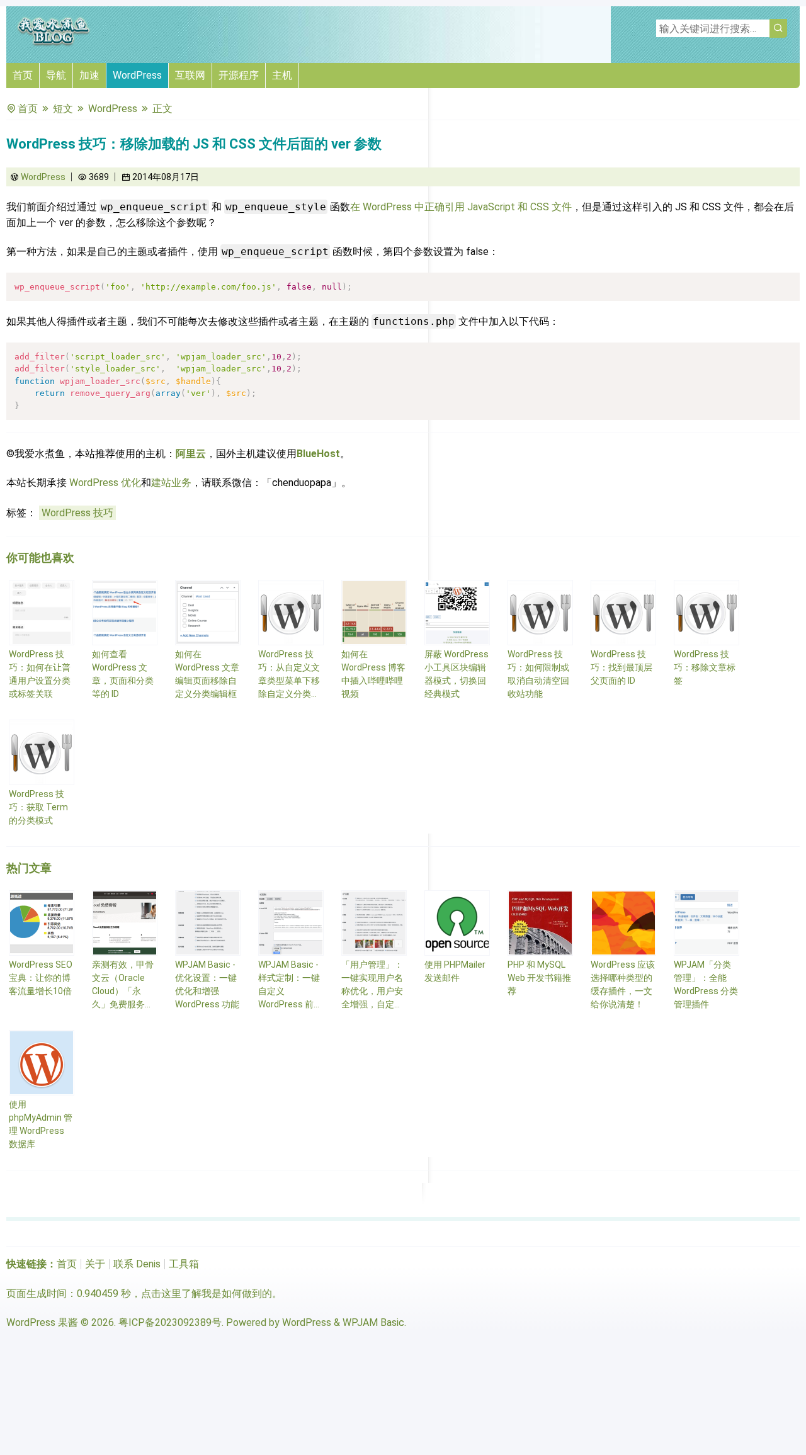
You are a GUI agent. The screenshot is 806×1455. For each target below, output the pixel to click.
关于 (95, 1264)
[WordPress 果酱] (53, 44)
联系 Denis (137, 1264)
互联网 (190, 75)
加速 (89, 75)
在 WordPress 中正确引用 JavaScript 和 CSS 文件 (461, 207)
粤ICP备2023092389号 (170, 1322)
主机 (282, 75)
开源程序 (239, 75)
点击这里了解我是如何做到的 (206, 1293)
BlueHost (318, 454)
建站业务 (171, 483)
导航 (56, 75)
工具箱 (184, 1264)
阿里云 (191, 454)
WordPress (137, 75)
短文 (63, 109)
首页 (23, 75)
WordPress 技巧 (77, 513)
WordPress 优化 (105, 483)
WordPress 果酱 (42, 1322)
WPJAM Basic (373, 1322)
